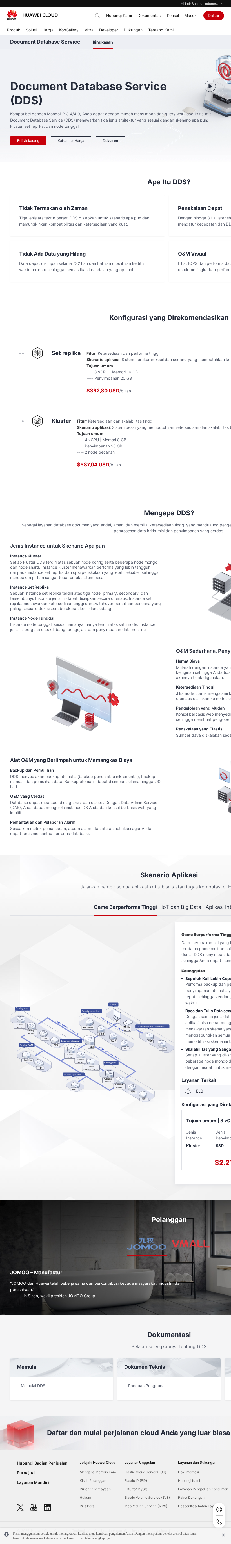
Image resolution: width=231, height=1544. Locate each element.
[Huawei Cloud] (32, 15)
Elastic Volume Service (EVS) (147, 1497)
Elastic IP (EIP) (136, 1480)
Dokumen (110, 141)
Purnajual (26, 1472)
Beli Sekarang (28, 141)
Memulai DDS (33, 1385)
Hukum (85, 1497)
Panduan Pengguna (146, 1385)
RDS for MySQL (137, 1489)
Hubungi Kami (119, 15)
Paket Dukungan (191, 1497)
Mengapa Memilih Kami (98, 1472)
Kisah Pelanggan (93, 1480)
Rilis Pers (87, 1506)
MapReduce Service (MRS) (146, 1506)
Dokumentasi (149, 15)
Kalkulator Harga (71, 141)
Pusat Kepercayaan (95, 1489)
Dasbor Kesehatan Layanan (200, 1506)
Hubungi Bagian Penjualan (42, 1463)
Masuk (191, 15)
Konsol (173, 15)
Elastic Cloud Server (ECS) (145, 1472)
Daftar (213, 15)
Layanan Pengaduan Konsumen (203, 1489)
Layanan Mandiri (33, 1482)
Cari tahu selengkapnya (94, 1538)
